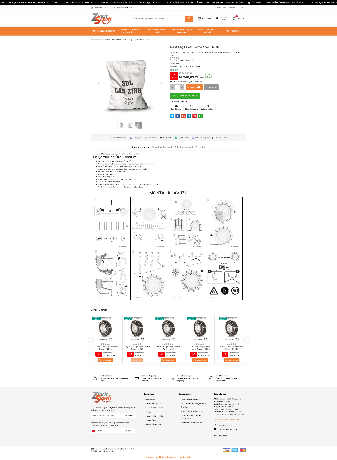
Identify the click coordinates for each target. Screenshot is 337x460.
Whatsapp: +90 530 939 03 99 (226, 419)
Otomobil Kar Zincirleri (190, 399)
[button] (237, 18)
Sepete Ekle (195, 87)
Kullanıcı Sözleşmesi (154, 408)
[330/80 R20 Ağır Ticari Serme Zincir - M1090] (200, 330)
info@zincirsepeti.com (227, 429)
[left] (90, 340)
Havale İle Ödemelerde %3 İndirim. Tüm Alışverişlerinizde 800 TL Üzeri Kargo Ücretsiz (113, 2)
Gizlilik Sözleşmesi (153, 403)
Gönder (131, 415)
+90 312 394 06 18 (224, 425)
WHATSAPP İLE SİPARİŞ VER (186, 95)
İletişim (241, 8)
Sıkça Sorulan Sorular (154, 416)
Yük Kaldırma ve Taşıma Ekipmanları (191, 417)
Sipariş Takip (220, 8)
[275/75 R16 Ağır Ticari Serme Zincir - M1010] (137, 330)
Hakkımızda (150, 399)
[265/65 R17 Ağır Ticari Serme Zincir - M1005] (105, 330)
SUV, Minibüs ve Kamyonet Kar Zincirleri (193, 405)
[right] (246, 340)
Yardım (232, 8)
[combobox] (94, 430)
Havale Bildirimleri (153, 424)
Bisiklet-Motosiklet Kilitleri (191, 422)
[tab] (140, 147)
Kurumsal (148, 394)
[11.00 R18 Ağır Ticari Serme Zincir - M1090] (232, 330)
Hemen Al (212, 87)
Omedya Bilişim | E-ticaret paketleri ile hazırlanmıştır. (168, 457)
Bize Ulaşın (220, 394)
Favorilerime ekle (179, 101)
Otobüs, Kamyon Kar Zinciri (192, 411)
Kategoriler (185, 394)
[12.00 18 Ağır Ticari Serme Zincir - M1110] (168, 330)
